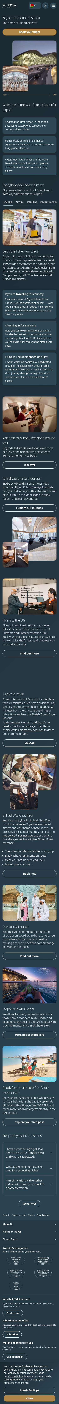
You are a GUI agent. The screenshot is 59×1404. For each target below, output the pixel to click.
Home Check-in (43, 271)
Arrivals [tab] (19, 202)
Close (29, 1398)
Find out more (29, 653)
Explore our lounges (29, 508)
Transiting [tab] (32, 202)
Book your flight (29, 32)
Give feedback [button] (14, 1356)
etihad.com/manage (41, 943)
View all (30, 743)
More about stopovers (29, 1035)
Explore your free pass (29, 1122)
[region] (29, 1383)
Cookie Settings (29, 1390)
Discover (29, 465)
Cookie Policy (15, 1376)
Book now (29, 873)
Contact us (12, 1313)
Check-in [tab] (8, 202)
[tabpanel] (29, 299)
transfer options (33, 730)
